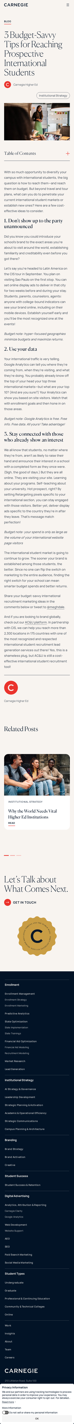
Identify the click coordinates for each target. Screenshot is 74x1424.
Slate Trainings (13, 1033)
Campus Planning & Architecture (25, 1129)
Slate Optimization (16, 1021)
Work (8, 1325)
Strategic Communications (21, 1121)
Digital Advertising (17, 1196)
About (8, 1341)
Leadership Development (20, 1097)
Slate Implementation (16, 1027)
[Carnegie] (16, 4)
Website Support (14, 1230)
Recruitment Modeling (17, 1053)
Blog (7, 21)
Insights (10, 1333)
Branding (11, 1140)
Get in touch (24, 902)
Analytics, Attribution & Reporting (25, 1205)
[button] (6, 855)
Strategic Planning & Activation (24, 1105)
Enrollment (12, 985)
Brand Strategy (14, 1149)
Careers (9, 1357)
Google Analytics (14, 1216)
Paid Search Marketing (18, 1254)
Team (8, 1349)
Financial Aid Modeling (17, 1047)
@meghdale (55, 607)
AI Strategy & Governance (20, 1089)
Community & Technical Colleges (25, 1306)
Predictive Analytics (17, 1013)
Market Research (15, 1061)
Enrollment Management (20, 993)
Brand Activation (15, 1157)
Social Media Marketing (19, 1262)
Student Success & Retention (22, 1185)
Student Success (16, 1176)
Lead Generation (15, 1069)
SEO (7, 1246)
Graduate (10, 1290)
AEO (7, 1238)
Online (9, 1314)
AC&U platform (36, 622)
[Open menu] (68, 5)
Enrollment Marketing (16, 1005)
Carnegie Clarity (13, 1210)
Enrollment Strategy (16, 999)
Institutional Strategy (53, 95)
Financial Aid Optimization (21, 1041)
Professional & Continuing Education (27, 1298)
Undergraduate (14, 1282)
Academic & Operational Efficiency (25, 1113)
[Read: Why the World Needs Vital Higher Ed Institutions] (37, 792)
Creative (10, 1165)
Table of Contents (20, 153)
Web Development (16, 1224)
